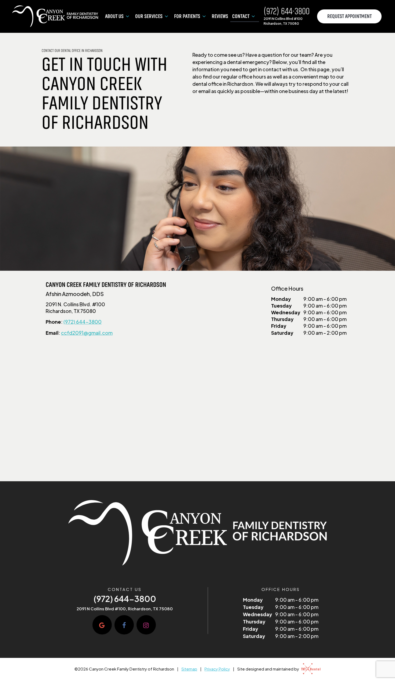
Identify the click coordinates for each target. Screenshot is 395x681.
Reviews (220, 16)
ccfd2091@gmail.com (87, 333)
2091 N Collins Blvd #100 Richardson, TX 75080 (283, 21)
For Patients (187, 16)
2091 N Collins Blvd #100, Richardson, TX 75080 (125, 608)
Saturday (282, 333)
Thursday (282, 319)
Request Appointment (349, 16)
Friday (278, 326)
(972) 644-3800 (287, 12)
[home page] (55, 16)
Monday (281, 299)
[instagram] (146, 624)
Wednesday (285, 312)
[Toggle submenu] (127, 16)
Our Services (149, 16)
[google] (102, 624)
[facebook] (124, 624)
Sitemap (189, 668)
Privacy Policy (217, 668)
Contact (240, 16)
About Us (114, 16)
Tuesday (281, 305)
